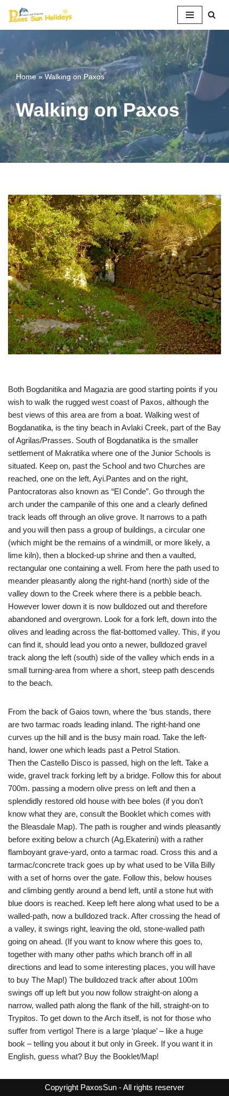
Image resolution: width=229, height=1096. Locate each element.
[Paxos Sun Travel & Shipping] (40, 14)
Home (26, 76)
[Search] (212, 15)
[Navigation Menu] (189, 15)
